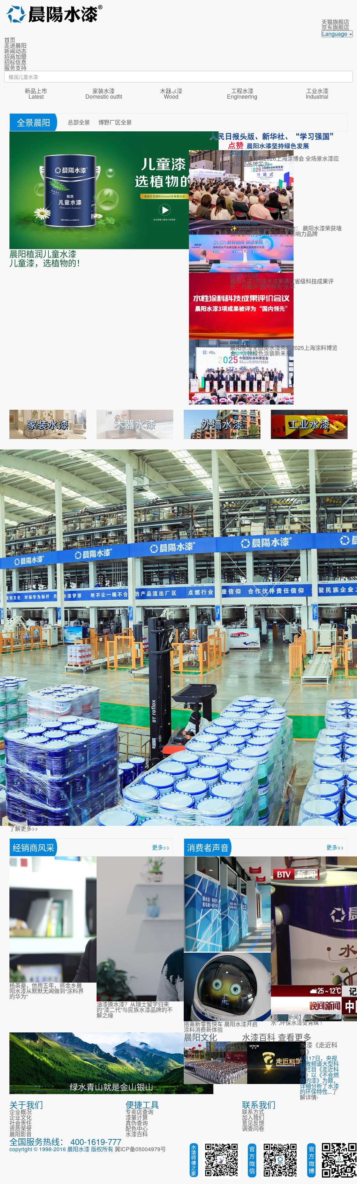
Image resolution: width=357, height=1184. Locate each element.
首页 (9, 40)
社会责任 (20, 1123)
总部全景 (79, 122)
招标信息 (15, 62)
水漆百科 (258, 1037)
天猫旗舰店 (335, 22)
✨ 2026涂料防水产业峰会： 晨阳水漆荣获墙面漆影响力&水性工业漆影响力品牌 (286, 231)
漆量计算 (137, 1117)
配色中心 (137, 1128)
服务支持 (15, 68)
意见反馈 (253, 1123)
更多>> (160, 847)
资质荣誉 (20, 1128)
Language (335, 33)
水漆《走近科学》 (318, 1048)
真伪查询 (137, 1123)
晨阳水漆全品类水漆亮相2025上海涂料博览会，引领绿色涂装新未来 (283, 350)
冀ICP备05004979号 (140, 1149)
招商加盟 (15, 57)
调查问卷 (253, 1128)
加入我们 (253, 1117)
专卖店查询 (139, 1112)
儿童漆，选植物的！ (47, 262)
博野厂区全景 (115, 122)
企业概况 (20, 1112)
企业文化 (20, 1117)
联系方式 (253, 1112)
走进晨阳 (15, 45)
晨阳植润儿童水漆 (42, 253)
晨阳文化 (200, 1037)
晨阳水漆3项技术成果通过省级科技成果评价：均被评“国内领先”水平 (282, 284)
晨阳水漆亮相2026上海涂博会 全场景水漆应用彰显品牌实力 (284, 161)
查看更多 (294, 1037)
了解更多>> (23, 828)
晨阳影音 (20, 1134)
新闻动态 (15, 51)
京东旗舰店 (335, 27)
